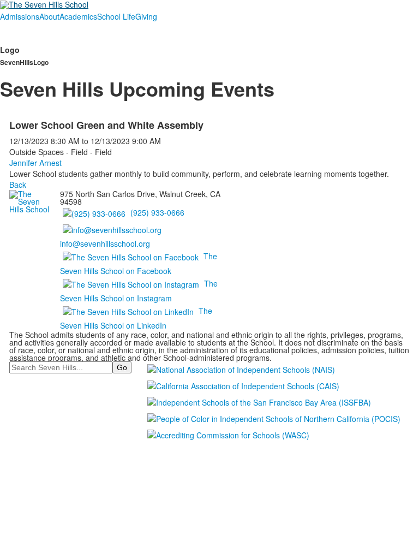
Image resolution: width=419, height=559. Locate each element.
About (49, 16)
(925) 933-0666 (157, 212)
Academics (78, 16)
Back (17, 184)
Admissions (19, 16)
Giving (146, 16)
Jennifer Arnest (35, 162)
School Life (116, 16)
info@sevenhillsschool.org (105, 243)
